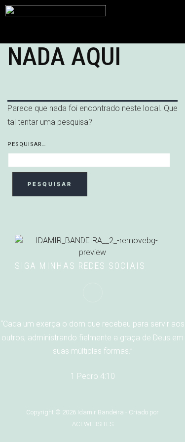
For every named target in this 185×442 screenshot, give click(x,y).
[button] (173, 15)
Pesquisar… (26, 144)
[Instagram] (93, 292)
